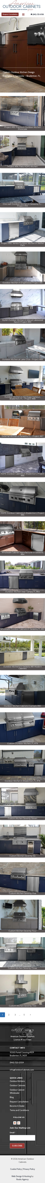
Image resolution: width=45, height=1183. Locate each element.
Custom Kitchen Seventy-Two (22, 1006)
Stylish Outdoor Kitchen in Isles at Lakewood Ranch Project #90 (22, 321)
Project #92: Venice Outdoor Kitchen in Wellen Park (22, 244)
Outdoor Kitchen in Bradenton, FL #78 (22, 781)
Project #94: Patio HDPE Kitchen (23, 166)
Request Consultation (10, 14)
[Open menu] (23, 14)
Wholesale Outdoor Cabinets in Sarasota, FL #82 (22, 629)
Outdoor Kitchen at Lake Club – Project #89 (22, 359)
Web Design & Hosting (21, 1176)
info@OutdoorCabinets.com (22, 1070)
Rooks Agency (22, 1179)
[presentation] (22, 111)
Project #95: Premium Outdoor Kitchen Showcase (22, 128)
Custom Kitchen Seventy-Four (23, 931)
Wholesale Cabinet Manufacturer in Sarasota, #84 (22, 553)
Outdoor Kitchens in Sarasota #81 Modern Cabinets (22, 668)
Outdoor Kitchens (17, 1081)
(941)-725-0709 (17, 1062)
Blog (12, 1097)
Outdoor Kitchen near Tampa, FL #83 (22, 592)
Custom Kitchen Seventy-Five (22, 893)
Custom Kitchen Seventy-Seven (22, 818)
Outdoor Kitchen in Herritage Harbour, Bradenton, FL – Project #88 (22, 398)
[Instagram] (18, 1122)
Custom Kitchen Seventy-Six (22, 856)
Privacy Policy (29, 1169)
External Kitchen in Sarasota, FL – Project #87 (22, 436)
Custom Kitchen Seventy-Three (22, 968)
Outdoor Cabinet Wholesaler (17, 1091)
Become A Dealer (17, 1106)
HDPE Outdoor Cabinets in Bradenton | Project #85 (22, 514)
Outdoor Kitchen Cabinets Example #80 (22, 706)
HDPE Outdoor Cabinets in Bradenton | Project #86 (22, 475)
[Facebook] (14, 1122)
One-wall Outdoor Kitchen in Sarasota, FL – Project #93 (22, 205)
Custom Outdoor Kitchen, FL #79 (22, 743)
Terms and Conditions (19, 1110)
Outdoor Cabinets (17, 1085)
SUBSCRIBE (17, 1145)
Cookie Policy (16, 1169)
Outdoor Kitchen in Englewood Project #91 (22, 283)
